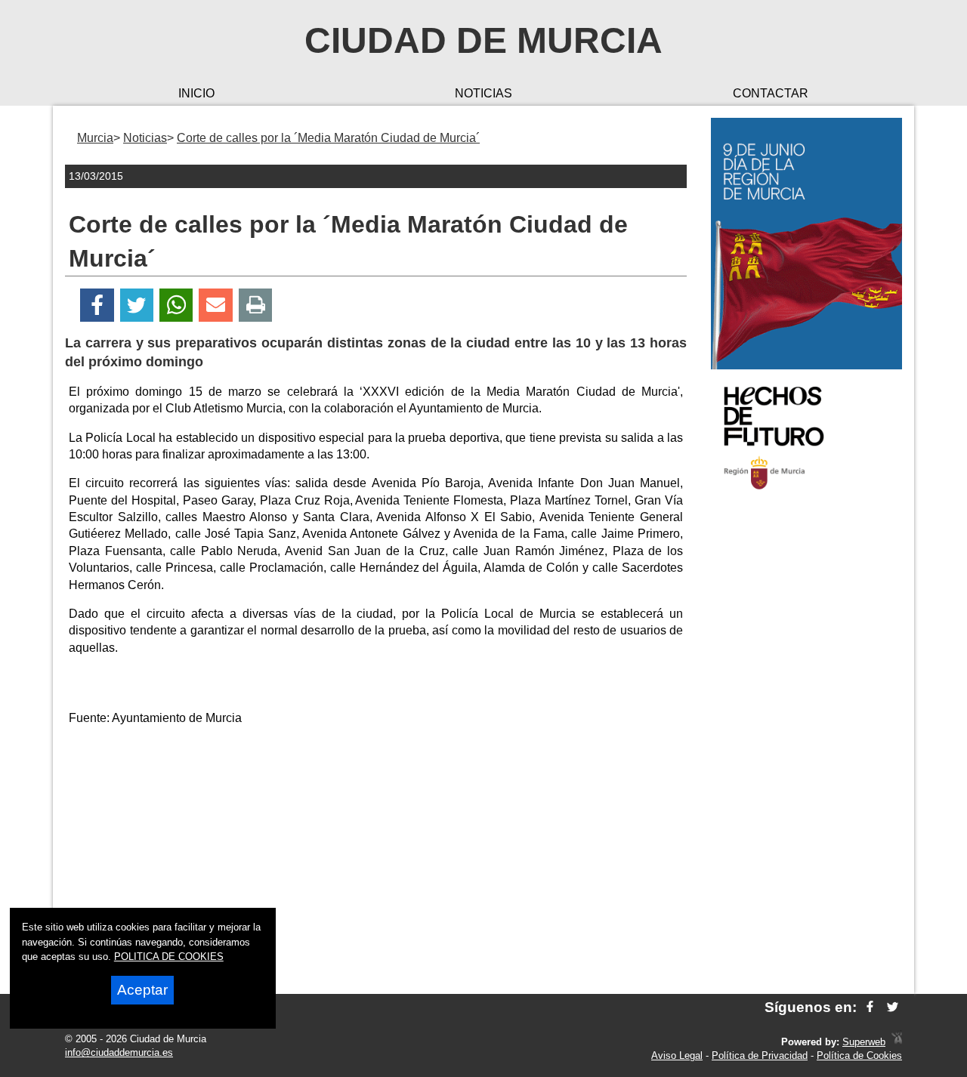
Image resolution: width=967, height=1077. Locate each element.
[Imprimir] (256, 305)
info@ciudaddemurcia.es (119, 1052)
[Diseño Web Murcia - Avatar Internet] (896, 1042)
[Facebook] (97, 305)
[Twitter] (136, 305)
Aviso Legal (677, 1055)
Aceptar (142, 990)
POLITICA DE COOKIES (169, 956)
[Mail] (215, 305)
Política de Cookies (859, 1055)
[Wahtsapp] (176, 305)
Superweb (863, 1042)
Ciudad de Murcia (483, 40)
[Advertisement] (806, 743)
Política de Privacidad (760, 1055)
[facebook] (869, 1007)
